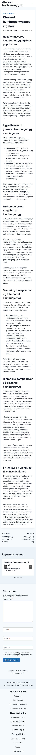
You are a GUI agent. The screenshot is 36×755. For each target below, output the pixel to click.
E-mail (7, 639)
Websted (7, 648)
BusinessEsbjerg (18, 730)
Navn (6, 630)
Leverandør (18, 743)
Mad (4, 13)
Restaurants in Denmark (18, 704)
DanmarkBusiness (18, 717)
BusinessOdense (18, 726)
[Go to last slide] (5, 567)
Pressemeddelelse (18, 739)
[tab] (14, 577)
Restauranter (18, 700)
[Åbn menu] (32, 3)
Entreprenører (18, 751)
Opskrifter (10, 13)
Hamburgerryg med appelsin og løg (28, 538)
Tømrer (18, 747)
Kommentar (8, 599)
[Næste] (30, 567)
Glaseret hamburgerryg (11, 30)
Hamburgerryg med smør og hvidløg (7, 538)
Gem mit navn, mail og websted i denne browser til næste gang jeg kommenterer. (18, 654)
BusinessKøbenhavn (18, 722)
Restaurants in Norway (18, 708)
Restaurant (18, 696)
